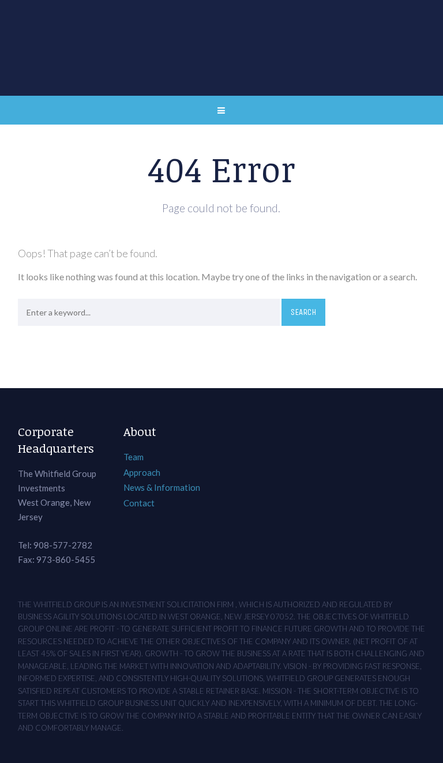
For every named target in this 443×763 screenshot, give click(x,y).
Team (133, 457)
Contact (139, 503)
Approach (141, 472)
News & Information (161, 487)
